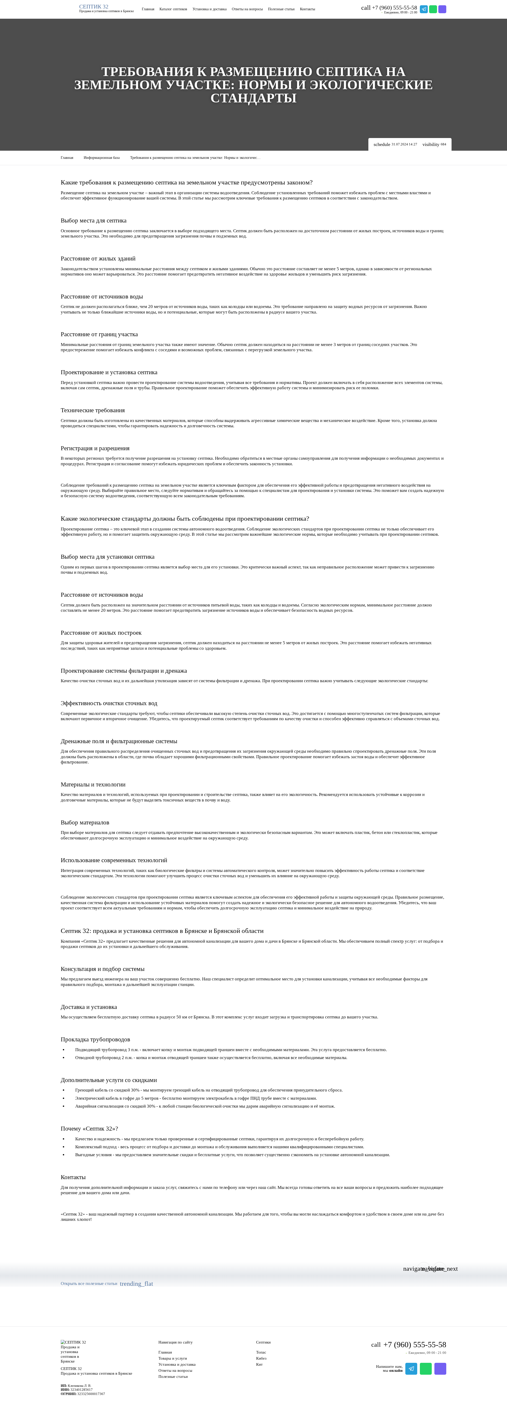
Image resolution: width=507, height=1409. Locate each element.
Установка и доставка (210, 9)
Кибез (261, 1358)
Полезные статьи (281, 9)
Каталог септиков (173, 9)
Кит (259, 1364)
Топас (261, 1352)
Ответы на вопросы (247, 9)
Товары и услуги (172, 1358)
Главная (148, 9)
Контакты (307, 9)
